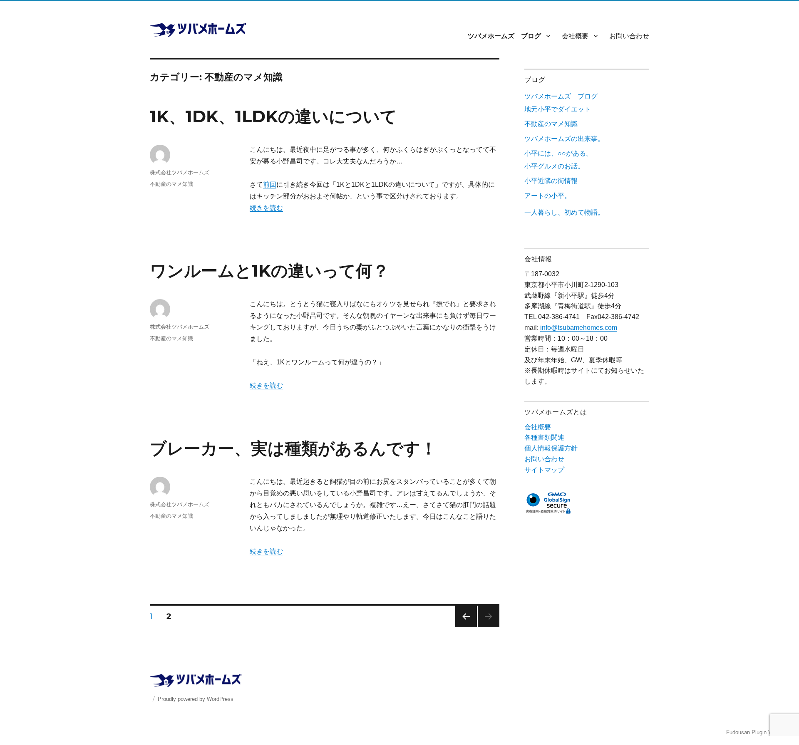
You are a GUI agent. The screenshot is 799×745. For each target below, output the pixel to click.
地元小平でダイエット (557, 109)
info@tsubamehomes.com (578, 327)
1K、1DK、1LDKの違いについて (273, 116)
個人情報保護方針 (551, 448)
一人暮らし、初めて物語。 (564, 212)
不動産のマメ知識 (171, 184)
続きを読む (266, 207)
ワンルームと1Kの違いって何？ (269, 270)
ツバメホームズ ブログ (504, 36)
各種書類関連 (544, 437)
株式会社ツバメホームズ (179, 172)
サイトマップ (544, 469)
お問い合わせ (629, 36)
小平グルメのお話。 (554, 166)
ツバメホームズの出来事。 (564, 138)
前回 (269, 184)
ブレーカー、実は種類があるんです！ (293, 448)
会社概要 (575, 36)
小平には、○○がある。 (558, 153)
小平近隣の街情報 (551, 180)
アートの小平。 (547, 195)
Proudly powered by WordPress (195, 699)
